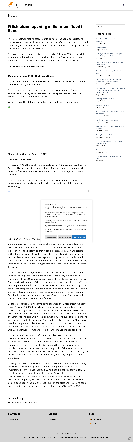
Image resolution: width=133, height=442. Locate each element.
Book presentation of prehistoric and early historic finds (110, 112)
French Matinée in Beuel (104, 150)
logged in (20, 402)
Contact (53, 419)
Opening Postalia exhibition (105, 99)
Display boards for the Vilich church (108, 135)
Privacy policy (96, 419)
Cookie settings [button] (51, 237)
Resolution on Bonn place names (107, 120)
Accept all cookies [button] (79, 237)
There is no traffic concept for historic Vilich (108, 72)
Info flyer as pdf (15, 419)
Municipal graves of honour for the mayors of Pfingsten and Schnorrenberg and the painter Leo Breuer (110, 90)
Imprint (93, 423)
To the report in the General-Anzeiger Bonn (27, 66)
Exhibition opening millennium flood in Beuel (108, 157)
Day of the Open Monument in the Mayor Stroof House (110, 63)
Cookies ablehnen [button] (65, 237)
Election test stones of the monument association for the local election (109, 80)
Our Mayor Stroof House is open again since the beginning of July (109, 55)
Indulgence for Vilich (102, 105)
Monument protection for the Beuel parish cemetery (110, 127)
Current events (101, 47)
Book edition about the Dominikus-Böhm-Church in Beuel (110, 142)
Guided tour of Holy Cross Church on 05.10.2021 (108, 40)
